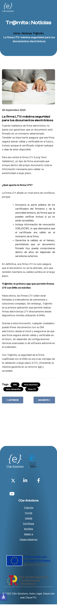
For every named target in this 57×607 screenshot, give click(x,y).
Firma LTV (32, 389)
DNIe (15, 385)
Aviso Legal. (36, 593)
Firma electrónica (31, 385)
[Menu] (53, 7)
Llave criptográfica (13, 389)
